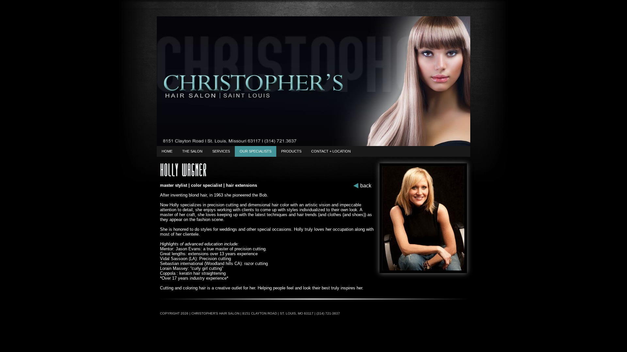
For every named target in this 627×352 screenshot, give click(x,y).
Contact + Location (331, 151)
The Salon (192, 151)
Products (291, 151)
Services (221, 151)
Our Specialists (255, 151)
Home (167, 151)
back (365, 185)
